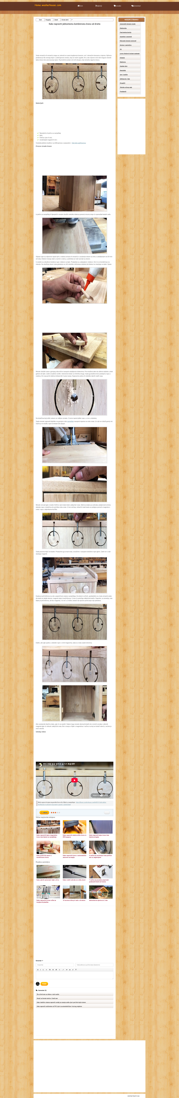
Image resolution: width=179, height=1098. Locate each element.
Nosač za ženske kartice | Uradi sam (47, 998)
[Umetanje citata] (69, 970)
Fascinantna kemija (125, 32)
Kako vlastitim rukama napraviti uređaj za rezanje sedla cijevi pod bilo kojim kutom (61, 1002)
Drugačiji (122, 83)
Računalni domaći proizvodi (128, 41)
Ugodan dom (123, 66)
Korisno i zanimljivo (125, 45)
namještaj (70, 421)
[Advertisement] (75, 39)
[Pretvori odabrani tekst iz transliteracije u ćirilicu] (72, 970)
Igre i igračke (124, 74)
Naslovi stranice (131, 20)
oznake (118, 6)
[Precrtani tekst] (46, 970)
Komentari (137, 6)
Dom (81, 6)
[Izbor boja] (63, 970)
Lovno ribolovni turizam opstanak (129, 53)
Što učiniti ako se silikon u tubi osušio (48, 994)
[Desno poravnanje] (56, 970)
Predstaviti (123, 91)
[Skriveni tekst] (66, 970)
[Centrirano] (53, 970)
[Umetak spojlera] (76, 970)
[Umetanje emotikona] (59, 970)
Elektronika (123, 28)
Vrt (121, 49)
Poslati (44, 984)
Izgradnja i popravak (126, 37)
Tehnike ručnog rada (126, 87)
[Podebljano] (37, 970)
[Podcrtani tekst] (43, 970)
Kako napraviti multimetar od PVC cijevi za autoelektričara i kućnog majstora (59, 1006)
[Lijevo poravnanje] (50, 970)
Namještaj (123, 70)
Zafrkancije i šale (125, 79)
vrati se (45, 812)
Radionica (123, 62)
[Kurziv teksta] (40, 970)
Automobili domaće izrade (127, 24)
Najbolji (99, 6)
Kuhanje (122, 58)
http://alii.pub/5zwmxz (79, 143)
